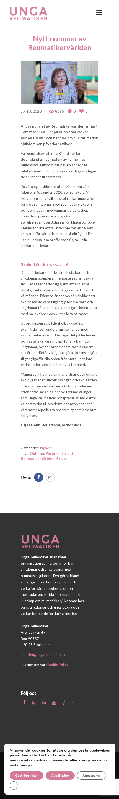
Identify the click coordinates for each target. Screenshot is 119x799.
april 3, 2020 (31, 111)
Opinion (37, 453)
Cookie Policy (57, 664)
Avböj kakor (60, 775)
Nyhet (45, 448)
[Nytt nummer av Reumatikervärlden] (59, 82)
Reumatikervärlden (38, 458)
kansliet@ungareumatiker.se (43, 654)
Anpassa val (91, 775)
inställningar (21, 765)
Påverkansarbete (61, 453)
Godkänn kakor (26, 775)
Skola (61, 458)
